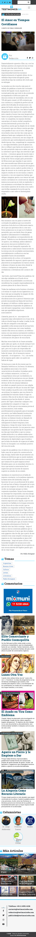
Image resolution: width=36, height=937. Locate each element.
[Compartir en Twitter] (29, 58)
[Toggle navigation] (29, 8)
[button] (9, 207)
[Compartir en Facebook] (27, 58)
